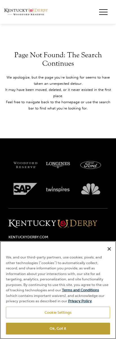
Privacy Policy (80, 301)
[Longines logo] (58, 165)
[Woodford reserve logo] (25, 165)
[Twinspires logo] (58, 188)
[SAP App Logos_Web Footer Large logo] (25, 188)
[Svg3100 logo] (91, 188)
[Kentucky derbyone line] (52, 224)
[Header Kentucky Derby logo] (26, 12)
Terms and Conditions (80, 290)
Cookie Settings (58, 312)
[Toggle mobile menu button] (103, 12)
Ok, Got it (58, 328)
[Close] (109, 249)
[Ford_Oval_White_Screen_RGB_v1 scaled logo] (91, 165)
